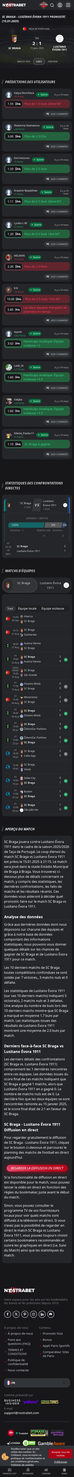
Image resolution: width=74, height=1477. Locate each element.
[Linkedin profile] (42, 1314)
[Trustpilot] (21, 1433)
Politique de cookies (22, 1464)
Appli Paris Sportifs (56, 1346)
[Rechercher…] (52, 5)
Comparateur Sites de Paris (56, 1354)
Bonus (64, 1473)
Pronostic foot (9, 1473)
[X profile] (16, 1314)
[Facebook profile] (7, 1314)
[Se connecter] (60, 5)
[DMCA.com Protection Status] (29, 1443)
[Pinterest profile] (24, 1314)
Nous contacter (18, 1370)
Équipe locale (27, 608)
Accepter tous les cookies (61, 1453)
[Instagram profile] (33, 1314)
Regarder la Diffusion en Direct (37, 1168)
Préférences (60, 1461)
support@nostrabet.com (21, 1413)
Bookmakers (28, 1473)
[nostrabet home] (19, 1290)
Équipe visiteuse (53, 608)
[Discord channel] (50, 1314)
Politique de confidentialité (18, 1362)
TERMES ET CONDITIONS (17, 1352)
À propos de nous (20, 1333)
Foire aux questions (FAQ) (19, 1342)
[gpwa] (39, 1433)
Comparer (46, 1473)
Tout (10, 608)
